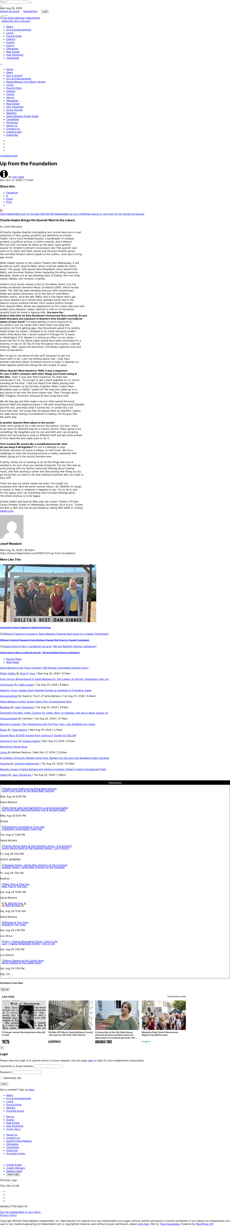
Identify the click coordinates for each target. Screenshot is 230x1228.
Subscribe (8, 21)
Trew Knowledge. (170, 1223)
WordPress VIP (204, 1223)
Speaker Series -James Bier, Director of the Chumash (33, 867)
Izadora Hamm (31, 741)
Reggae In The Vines (14, 924)
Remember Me (12, 1078)
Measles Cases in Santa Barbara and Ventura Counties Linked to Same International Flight (53, 769)
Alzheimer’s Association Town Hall (22, 829)
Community (7, 684)
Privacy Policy (8, 1215)
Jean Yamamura (24, 707)
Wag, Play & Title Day (14, 886)
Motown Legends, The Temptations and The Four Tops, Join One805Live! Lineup (47, 724)
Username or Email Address (16, 1066)
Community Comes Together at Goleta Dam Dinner (25, 627)
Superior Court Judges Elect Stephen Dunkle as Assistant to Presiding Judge (45, 690)
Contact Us (13, 128)
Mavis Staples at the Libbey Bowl (21, 962)
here (90, 1060)
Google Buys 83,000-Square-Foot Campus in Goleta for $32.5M (38, 735)
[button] (24, 1022)
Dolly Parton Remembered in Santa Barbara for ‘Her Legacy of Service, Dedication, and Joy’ (54, 679)
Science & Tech (9, 741)
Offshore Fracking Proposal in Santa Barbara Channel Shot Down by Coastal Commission (44, 640)
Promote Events (15, 1153)
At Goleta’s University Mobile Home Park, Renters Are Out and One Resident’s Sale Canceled (54, 758)
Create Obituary (15, 1167)
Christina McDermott (26, 763)
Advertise (12, 122)
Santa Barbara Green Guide (22, 116)
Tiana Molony (19, 729)
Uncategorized (9, 155)
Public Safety (8, 673)
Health (4, 774)
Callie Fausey (26, 684)
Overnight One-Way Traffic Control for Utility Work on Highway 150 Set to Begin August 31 (54, 712)
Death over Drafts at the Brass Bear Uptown (28, 790)
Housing (5, 763)
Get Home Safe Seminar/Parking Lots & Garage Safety (34, 810)
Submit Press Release (19, 1141)
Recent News (14, 659)
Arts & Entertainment (18, 29)
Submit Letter (14, 1171)
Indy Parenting (14, 54)
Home (9, 69)
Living (9, 32)
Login (45, 11)
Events (10, 42)
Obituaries (12, 48)
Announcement (9, 696)
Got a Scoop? (22, 21)
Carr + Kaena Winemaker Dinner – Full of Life (28, 943)
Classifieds (12, 57)
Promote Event (15, 1110)
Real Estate (13, 51)
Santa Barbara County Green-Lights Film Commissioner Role (36, 701)
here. (32, 1089)
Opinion (10, 39)
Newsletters (30, 11)
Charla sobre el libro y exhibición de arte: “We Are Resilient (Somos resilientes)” (40, 652)
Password (6, 1072)
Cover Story (13, 1129)
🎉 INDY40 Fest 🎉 (13, 905)
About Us (11, 125)
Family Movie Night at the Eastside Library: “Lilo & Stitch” (36, 848)
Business (5, 707)
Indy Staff (18, 176)
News (9, 26)
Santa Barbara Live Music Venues (26, 81)
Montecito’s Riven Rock (14, 746)
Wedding (11, 113)
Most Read (12, 662)
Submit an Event (9, 11)
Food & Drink (14, 36)
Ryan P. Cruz (27, 673)
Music (4, 729)
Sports (10, 45)
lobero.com (6, 510)
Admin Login (13, 1174)
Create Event (14, 131)
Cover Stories (14, 109)
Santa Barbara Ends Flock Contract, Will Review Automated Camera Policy (44, 667)
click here (143, 1223)
